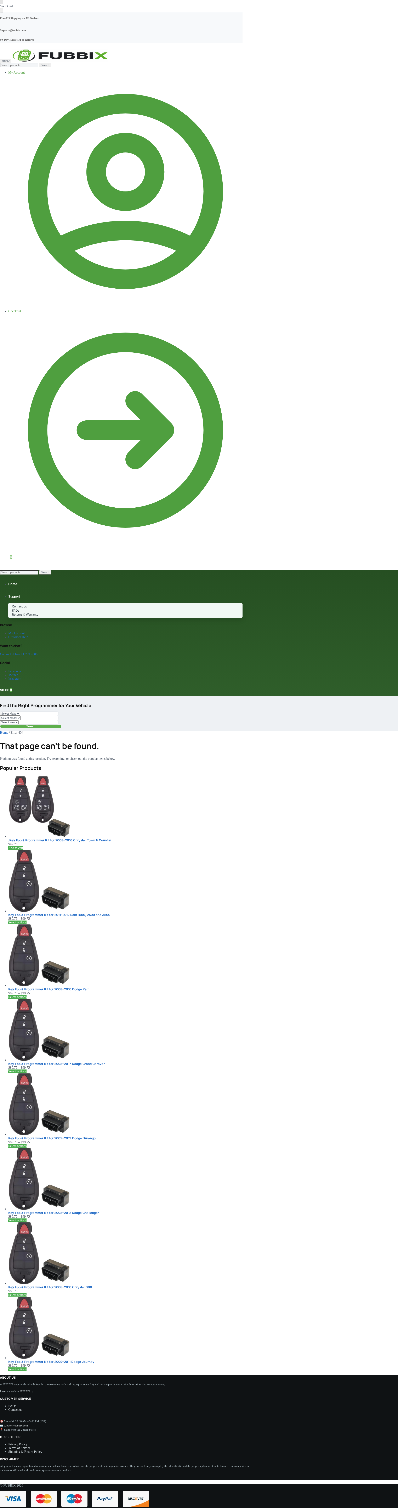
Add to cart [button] (15, 848)
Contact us (15, 1409)
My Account (16, 72)
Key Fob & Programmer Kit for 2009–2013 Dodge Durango (52, 1138)
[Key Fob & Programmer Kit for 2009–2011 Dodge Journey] (125, 1328)
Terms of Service (19, 1448)
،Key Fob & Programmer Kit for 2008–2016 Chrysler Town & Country (59, 840)
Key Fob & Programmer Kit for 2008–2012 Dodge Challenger (53, 1213)
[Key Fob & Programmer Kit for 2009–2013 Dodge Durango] (125, 1104)
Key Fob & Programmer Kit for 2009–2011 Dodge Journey (51, 1362)
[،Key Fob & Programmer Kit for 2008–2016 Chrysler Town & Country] (125, 806)
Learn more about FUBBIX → (16, 1391)
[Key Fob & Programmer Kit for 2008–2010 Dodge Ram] (125, 955)
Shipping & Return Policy (25, 1451)
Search (45, 65)
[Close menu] (1, 2)
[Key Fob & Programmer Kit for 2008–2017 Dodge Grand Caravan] (125, 1030)
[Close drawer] (1, 10)
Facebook (14, 671)
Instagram (14, 678)
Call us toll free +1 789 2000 (19, 654)
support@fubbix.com (16, 1425)
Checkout (14, 311)
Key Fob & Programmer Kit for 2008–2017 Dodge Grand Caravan (56, 1064)
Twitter (13, 675)
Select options (17, 922)
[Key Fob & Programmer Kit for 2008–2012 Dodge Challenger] (125, 1179)
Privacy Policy (17, 1444)
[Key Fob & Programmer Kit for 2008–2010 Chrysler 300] (125, 1253)
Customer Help (18, 637)
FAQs (12, 1406)
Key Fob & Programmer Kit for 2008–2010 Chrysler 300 (50, 1287)
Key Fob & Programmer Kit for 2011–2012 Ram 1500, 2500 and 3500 (59, 915)
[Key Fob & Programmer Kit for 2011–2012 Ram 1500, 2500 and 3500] (125, 881)
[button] (6, 557)
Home (4, 732)
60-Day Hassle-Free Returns (17, 39)
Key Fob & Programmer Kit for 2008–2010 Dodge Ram (49, 989)
